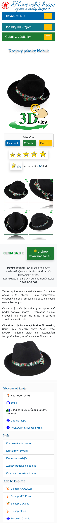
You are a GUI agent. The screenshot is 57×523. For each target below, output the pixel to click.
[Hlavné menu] (48, 16)
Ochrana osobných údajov (21, 473)
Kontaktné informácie (18, 443)
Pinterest (45, 143)
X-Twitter (29, 143)
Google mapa (18, 420)
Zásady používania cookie (21, 465)
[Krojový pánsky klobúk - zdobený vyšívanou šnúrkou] (41, 225)
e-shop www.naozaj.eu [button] (40, 254)
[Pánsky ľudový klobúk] (41, 194)
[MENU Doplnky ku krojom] (48, 27)
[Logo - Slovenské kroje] (5, 5)
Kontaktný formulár (17, 450)
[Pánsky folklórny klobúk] (16, 225)
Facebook (13, 143)
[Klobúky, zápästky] (48, 37)
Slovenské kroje (14, 388)
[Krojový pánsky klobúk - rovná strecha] (16, 194)
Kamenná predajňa (17, 458)
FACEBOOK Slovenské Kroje (27, 427)
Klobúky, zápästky (18, 37)
